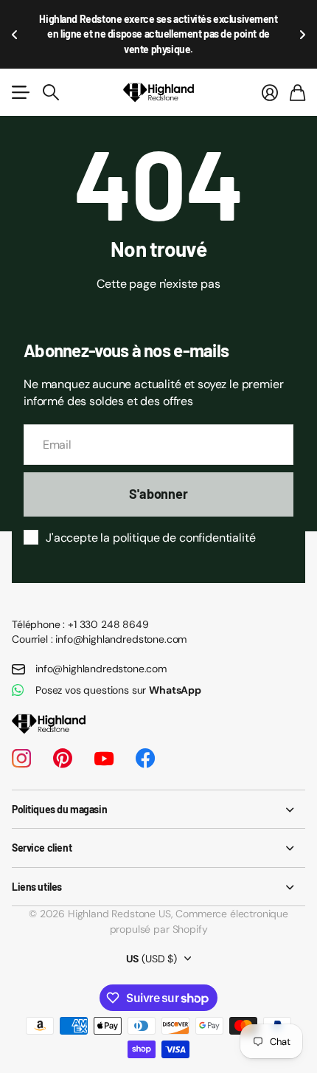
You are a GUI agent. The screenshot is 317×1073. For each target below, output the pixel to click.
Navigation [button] (20, 92)
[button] (15, 34)
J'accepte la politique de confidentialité (150, 537)
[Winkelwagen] (297, 92)
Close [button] (158, 809)
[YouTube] (104, 758)
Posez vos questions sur (118, 690)
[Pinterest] (62, 758)
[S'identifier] (270, 92)
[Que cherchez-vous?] (51, 92)
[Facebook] (145, 758)
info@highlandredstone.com (101, 668)
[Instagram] (21, 758)
